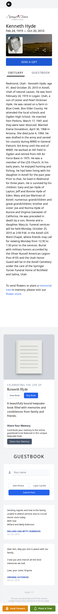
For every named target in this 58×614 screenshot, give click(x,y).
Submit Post (29, 492)
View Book (15, 395)
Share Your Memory (19, 441)
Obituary (15, 72)
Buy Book (31, 395)
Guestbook (41, 72)
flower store (13, 294)
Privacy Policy (20, 601)
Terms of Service (37, 601)
